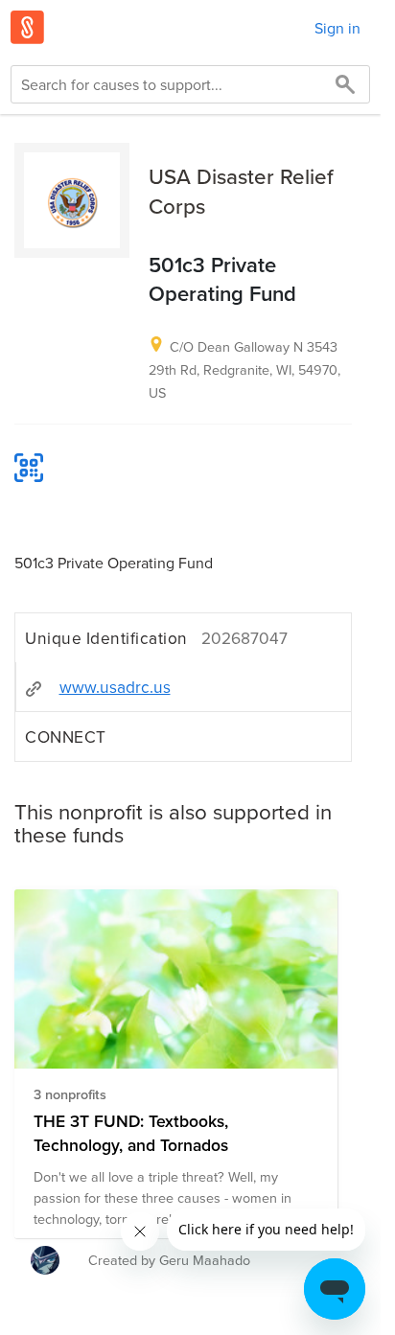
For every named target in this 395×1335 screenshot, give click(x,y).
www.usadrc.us (115, 687)
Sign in (337, 27)
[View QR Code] (28, 467)
